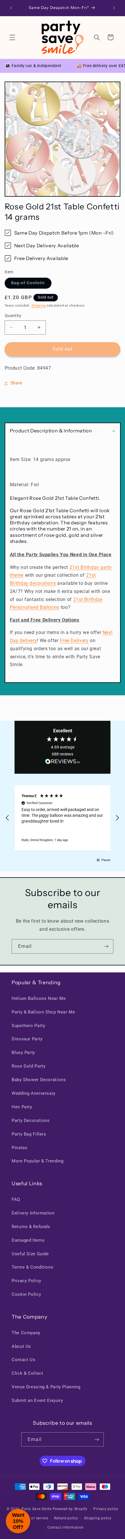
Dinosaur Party (27, 1039)
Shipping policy (97, 1518)
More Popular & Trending (38, 1161)
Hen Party (22, 1106)
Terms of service (33, 1518)
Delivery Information (33, 1213)
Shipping (38, 305)
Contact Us (23, 1359)
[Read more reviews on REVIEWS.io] (62, 763)
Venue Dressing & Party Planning (46, 1386)
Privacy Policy (26, 1280)
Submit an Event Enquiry (37, 1400)
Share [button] (16, 383)
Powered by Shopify (70, 1509)
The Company (26, 1332)
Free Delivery (74, 640)
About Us (21, 1346)
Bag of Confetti (31, 284)
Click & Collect (27, 1373)
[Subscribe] (106, 946)
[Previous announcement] (11, 7)
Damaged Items (28, 1240)
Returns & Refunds (31, 1226)
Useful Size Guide (30, 1253)
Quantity (13, 315)
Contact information (65, 1527)
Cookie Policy (26, 1294)
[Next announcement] (114, 7)
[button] (12, 37)
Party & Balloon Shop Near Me (43, 1012)
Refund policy (66, 1518)
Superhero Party (28, 1025)
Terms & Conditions (32, 1267)
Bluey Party (23, 1052)
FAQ (16, 1199)
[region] (62, 817)
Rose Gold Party (28, 1066)
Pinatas (19, 1147)
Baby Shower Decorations (39, 1079)
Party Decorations (31, 1120)
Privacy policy (105, 1509)
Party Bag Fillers (29, 1134)
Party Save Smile (36, 1509)
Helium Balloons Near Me (39, 998)
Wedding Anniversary (34, 1093)
